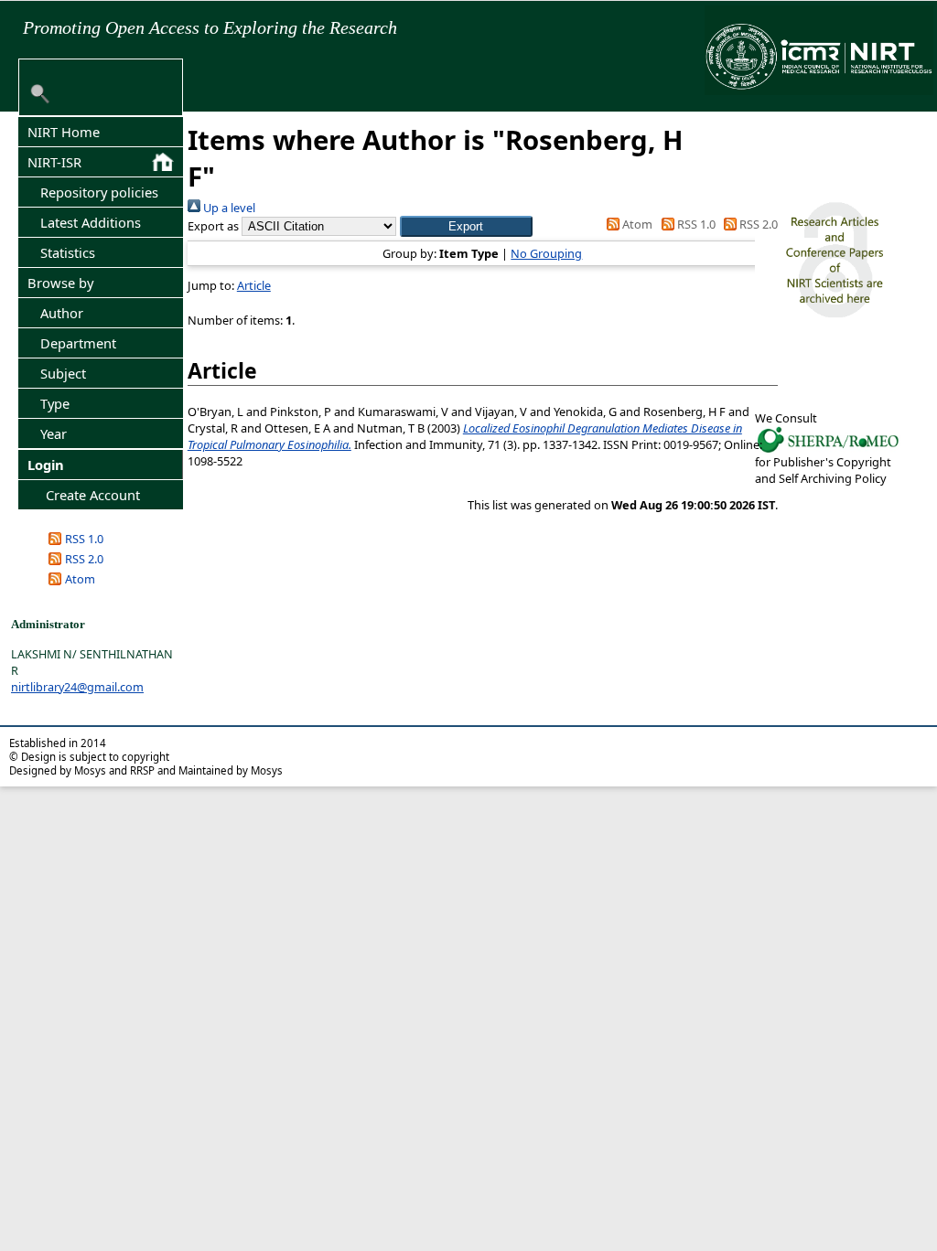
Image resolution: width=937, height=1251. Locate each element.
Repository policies (99, 192)
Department (78, 343)
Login (45, 464)
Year (53, 433)
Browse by (60, 282)
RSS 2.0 (84, 559)
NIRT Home (63, 132)
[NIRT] (828, 451)
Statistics (67, 252)
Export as (213, 226)
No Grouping (546, 253)
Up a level (227, 207)
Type (55, 403)
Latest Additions (90, 222)
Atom (80, 579)
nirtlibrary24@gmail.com (77, 687)
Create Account (93, 495)
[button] (466, 226)
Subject (63, 373)
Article (254, 285)
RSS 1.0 (84, 538)
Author (61, 313)
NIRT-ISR (54, 162)
